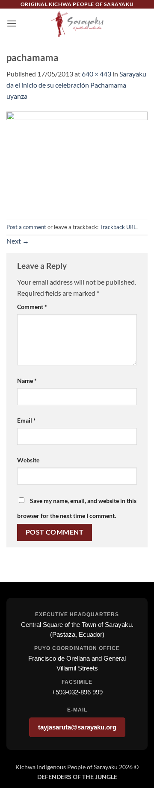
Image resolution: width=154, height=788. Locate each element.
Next (17, 241)
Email (26, 420)
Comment (32, 306)
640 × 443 (96, 74)
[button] (11, 23)
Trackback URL (118, 226)
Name (27, 380)
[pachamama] (77, 159)
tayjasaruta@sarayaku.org (77, 727)
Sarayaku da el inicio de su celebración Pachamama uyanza (76, 85)
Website (28, 460)
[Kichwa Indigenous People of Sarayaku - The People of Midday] (77, 23)
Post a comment (26, 226)
